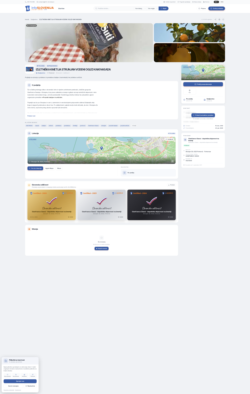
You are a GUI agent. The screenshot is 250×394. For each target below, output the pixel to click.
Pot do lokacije (36, 168)
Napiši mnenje (102, 248)
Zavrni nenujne (13, 386)
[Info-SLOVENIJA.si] (39, 8)
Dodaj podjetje (218, 8)
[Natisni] (219, 19)
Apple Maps (49, 168)
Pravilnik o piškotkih (9, 390)
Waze (59, 168)
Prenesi (172, 185)
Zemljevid (170, 139)
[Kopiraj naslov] (172, 161)
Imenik (27, 19)
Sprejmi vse (20, 381)
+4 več (134, 125)
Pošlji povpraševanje (204, 84)
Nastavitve (31, 386)
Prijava (203, 8)
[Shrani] (223, 19)
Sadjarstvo (34, 19)
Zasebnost (18, 390)
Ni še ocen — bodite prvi (62, 73)
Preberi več (31, 116)
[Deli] (215, 19)
